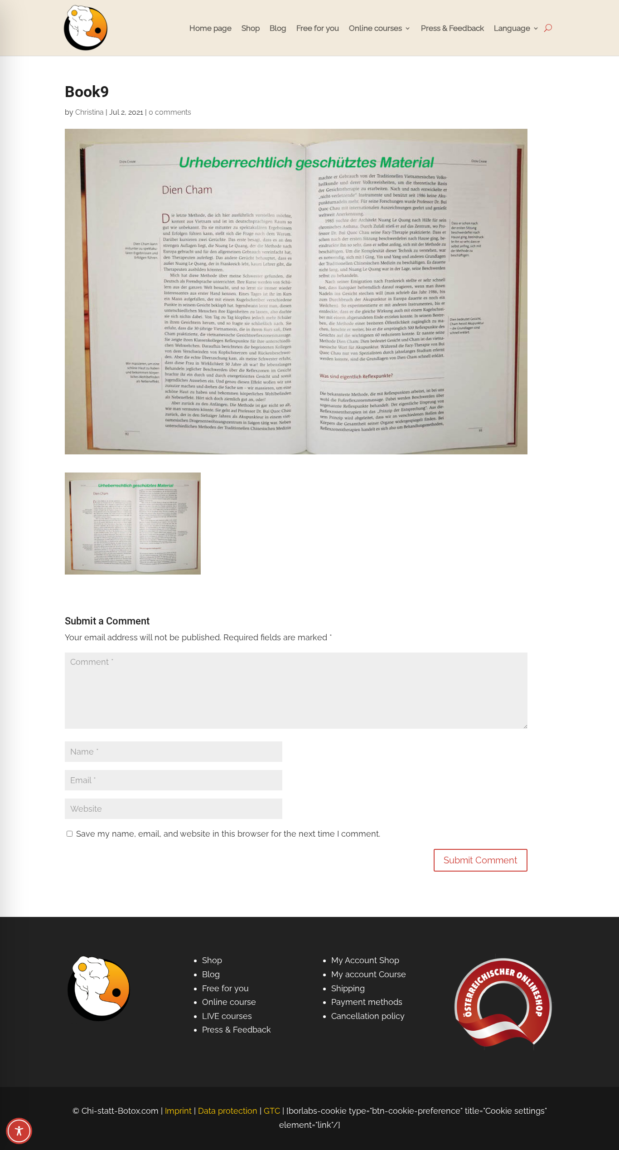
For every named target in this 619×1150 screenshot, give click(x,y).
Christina (89, 112)
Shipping (348, 988)
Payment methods (366, 1002)
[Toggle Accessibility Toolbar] (19, 1131)
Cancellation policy (368, 1016)
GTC (272, 1111)
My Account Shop (365, 960)
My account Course (368, 974)
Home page (210, 28)
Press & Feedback (452, 28)
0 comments (170, 112)
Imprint (178, 1111)
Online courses (375, 28)
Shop (251, 28)
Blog (278, 28)
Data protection (227, 1111)
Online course (229, 1002)
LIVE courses (227, 1016)
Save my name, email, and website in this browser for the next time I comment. (228, 833)
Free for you (317, 28)
